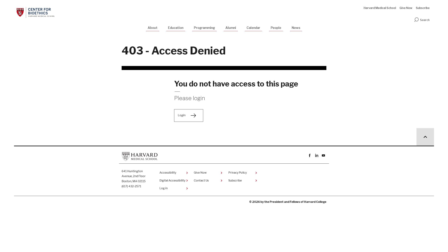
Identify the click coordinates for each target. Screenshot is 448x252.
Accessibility (167, 172)
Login (182, 115)
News (296, 28)
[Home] (36, 12)
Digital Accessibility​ (172, 180)
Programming (204, 28)
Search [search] (425, 20)
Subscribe (423, 8)
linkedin (316, 155)
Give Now (406, 8)
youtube (323, 155)
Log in (163, 188)
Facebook (310, 155)
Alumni (230, 28)
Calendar (253, 28)
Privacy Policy (237, 172)
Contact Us (201, 180)
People (276, 28)
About (153, 28)
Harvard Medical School (380, 8)
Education (175, 28)
